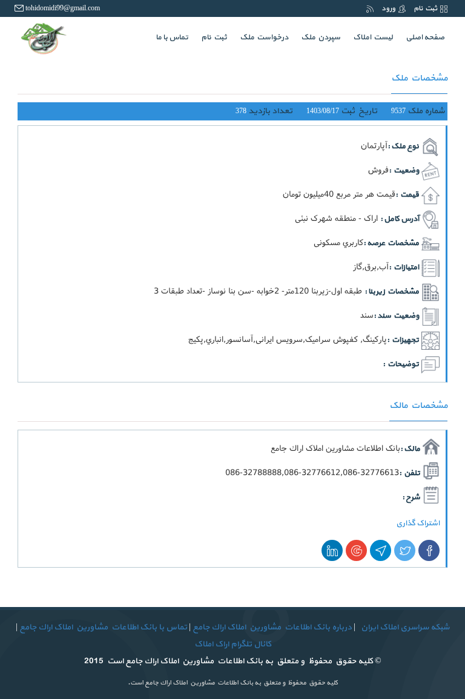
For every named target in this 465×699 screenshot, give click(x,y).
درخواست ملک (264, 37)
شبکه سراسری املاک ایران (404, 627)
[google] (356, 550)
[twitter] (404, 550)
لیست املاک (373, 37)
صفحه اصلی (422, 37)
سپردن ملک (320, 37)
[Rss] (370, 8)
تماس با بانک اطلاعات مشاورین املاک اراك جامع (102, 627)
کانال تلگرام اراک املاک (232, 644)
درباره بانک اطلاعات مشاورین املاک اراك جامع (272, 627)
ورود (388, 8)
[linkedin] (332, 550)
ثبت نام (425, 8)
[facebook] (429, 550)
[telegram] (380, 550)
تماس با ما (172, 37)
